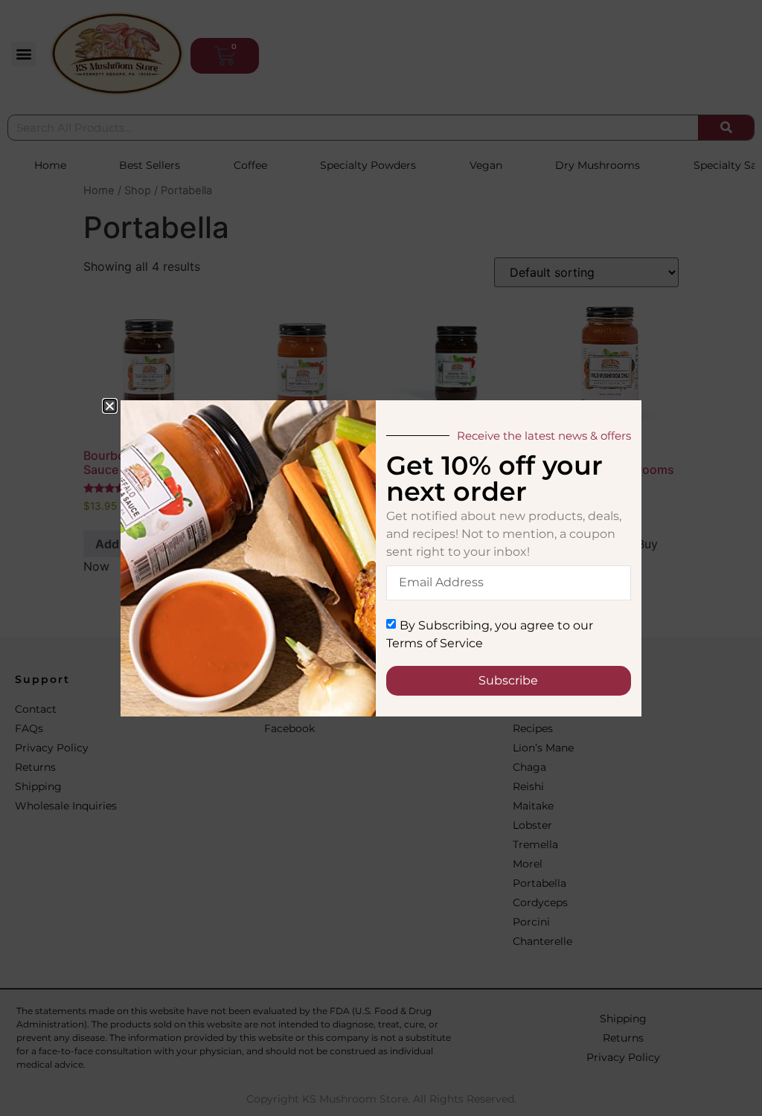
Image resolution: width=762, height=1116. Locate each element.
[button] (109, 405)
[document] (381, 558)
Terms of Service (434, 642)
